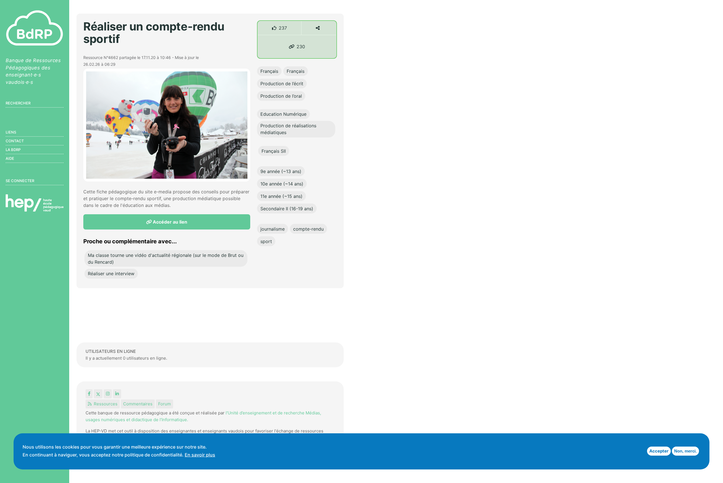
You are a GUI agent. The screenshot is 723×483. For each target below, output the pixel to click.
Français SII (274, 151)
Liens (11, 132)
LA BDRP (13, 149)
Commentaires (138, 403)
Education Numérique (283, 114)
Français (269, 71)
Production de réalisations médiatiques (288, 129)
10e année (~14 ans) (281, 184)
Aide (10, 158)
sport (266, 241)
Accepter (658, 451)
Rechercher (18, 103)
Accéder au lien (169, 222)
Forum (164, 403)
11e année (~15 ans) (281, 196)
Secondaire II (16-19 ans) (286, 208)
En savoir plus (200, 455)
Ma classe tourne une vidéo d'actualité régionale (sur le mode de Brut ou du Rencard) (165, 258)
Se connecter (20, 180)
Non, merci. (685, 451)
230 (301, 46)
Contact (15, 141)
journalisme (272, 229)
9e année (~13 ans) (280, 171)
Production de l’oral (281, 96)
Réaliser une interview (111, 273)
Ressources (105, 403)
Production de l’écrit (281, 83)
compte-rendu (308, 229)
